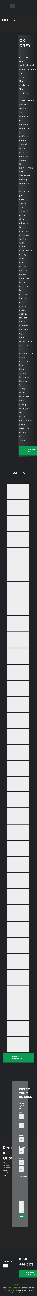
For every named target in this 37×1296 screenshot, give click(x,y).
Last (20, 1129)
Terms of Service (14, 1284)
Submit (22, 1216)
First (20, 1121)
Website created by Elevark (18, 1293)
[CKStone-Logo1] (5, 5)
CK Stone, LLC (12, 1288)
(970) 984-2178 (9, 1290)
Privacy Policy (24, 1284)
